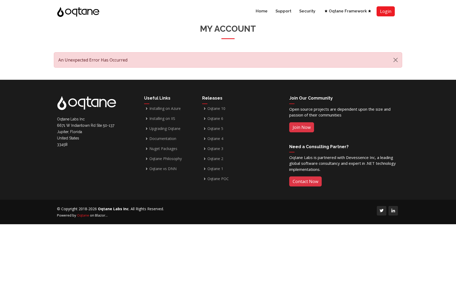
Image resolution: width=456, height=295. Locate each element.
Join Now (302, 127)
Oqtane (83, 215)
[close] (395, 60)
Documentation (162, 139)
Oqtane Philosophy (165, 159)
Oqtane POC (218, 179)
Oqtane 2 (215, 159)
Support (283, 11)
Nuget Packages (163, 149)
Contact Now (305, 181)
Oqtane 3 (215, 149)
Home (262, 11)
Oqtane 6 (215, 118)
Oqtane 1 (215, 169)
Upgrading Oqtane (164, 128)
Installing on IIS (162, 118)
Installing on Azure (165, 108)
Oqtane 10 (216, 108)
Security (307, 11)
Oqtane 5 (215, 128)
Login (385, 11)
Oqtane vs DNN (163, 169)
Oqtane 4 (215, 139)
